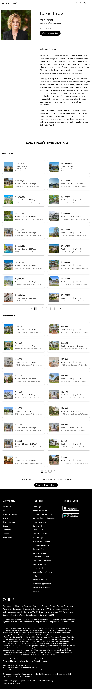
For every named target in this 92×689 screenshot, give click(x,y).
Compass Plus (38, 549)
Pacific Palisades (57, 480)
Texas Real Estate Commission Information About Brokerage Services (28, 659)
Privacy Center (63, 606)
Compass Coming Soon (42, 514)
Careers (6, 526)
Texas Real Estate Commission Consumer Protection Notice (25, 661)
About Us (7, 507)
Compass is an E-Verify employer (47, 609)
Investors (6, 518)
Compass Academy (41, 545)
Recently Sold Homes (41, 587)
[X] (14, 599)
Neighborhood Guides (42, 560)
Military (36, 576)
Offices (6, 533)
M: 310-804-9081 (47, 28)
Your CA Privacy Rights (64, 612)
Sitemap (36, 591)
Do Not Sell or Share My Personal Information (22, 606)
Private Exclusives (40, 510)
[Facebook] (10, 599)
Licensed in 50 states (12, 683)
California (45, 480)
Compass (22, 480)
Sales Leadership (10, 514)
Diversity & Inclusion (41, 557)
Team (5, 510)
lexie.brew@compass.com (50, 23)
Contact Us (7, 530)
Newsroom (7, 537)
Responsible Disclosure (22, 609)
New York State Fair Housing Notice (16, 665)
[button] (3, 3)
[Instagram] (5, 599)
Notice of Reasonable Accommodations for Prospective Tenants (26, 670)
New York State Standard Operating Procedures (20, 668)
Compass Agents (34, 480)
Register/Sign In (83, 3)
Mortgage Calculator (41, 541)
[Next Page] (60, 308)
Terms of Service (49, 606)
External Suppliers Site (42, 584)
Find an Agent (39, 537)
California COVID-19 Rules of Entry (35, 612)
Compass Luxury (40, 533)
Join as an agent (10, 522)
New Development (40, 564)
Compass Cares (39, 553)
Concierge (37, 507)
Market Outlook (39, 522)
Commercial (38, 568)
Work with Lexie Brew (50, 33)
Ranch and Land (40, 580)
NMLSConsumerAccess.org (43, 681)
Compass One (39, 526)
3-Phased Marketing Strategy (45, 518)
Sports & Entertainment (42, 572)
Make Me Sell (38, 530)
